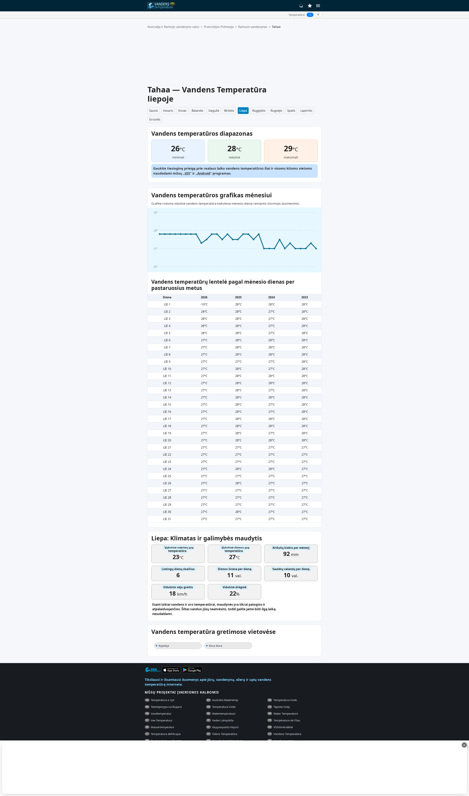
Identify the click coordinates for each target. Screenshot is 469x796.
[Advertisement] (237, 57)
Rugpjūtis (258, 111)
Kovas (182, 111)
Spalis (291, 111)
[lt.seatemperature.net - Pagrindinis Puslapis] (161, 5)
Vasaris (168, 111)
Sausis (153, 111)
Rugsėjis (276, 111)
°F (318, 14)
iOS (187, 173)
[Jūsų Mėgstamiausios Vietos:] (309, 5)
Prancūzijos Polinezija (219, 27)
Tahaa (276, 27)
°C (310, 14)
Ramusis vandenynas (252, 27)
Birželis (229, 111)
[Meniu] (318, 5)
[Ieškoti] (301, 5)
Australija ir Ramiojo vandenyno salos (173, 27)
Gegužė (213, 111)
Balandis (197, 111)
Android (203, 173)
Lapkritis (306, 111)
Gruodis (154, 119)
